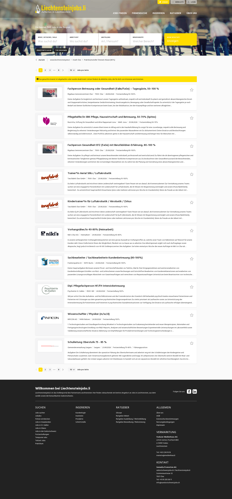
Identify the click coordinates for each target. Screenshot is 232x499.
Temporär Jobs (41, 437)
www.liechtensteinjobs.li (60, 60)
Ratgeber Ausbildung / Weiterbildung (131, 418)
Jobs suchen (40, 412)
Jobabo (38, 415)
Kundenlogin (81, 412)
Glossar (119, 412)
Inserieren (79, 415)
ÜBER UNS (191, 13)
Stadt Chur (77, 60)
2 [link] (45, 70)
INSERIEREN (159, 13)
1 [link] (40, 70)
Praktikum (39, 443)
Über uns (159, 412)
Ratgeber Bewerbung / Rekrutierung (130, 422)
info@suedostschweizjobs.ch (168, 482)
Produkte (79, 418)
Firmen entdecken (42, 418)
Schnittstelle (81, 422)
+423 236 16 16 (165, 452)
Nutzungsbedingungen (165, 422)
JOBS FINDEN (120, 13)
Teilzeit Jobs (40, 440)
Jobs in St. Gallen (42, 425)
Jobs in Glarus (40, 428)
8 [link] (58, 70)
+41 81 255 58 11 (166, 479)
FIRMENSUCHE (139, 13)
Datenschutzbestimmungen (167, 418)
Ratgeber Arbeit (122, 415)
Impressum (160, 425)
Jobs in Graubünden (43, 422)
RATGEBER (175, 13)
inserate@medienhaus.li (165, 455)
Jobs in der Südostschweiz (45, 431)
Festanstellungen (42, 434)
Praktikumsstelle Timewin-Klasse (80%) (99, 60)
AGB (158, 415)
